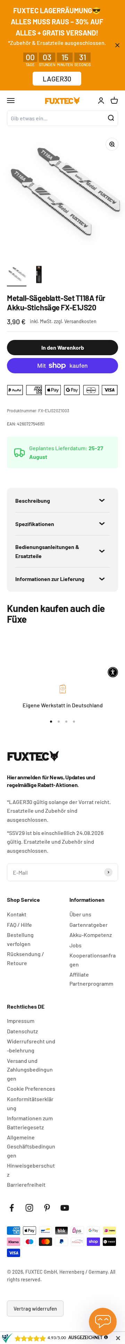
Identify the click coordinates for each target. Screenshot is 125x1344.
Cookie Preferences (31, 1088)
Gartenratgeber (88, 924)
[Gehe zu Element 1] (16, 275)
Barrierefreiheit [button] (26, 1184)
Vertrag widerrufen (35, 1308)
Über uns (80, 914)
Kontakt (16, 914)
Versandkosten (80, 321)
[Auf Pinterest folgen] (47, 1207)
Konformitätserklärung (30, 1103)
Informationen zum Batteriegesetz (30, 1122)
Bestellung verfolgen (20, 939)
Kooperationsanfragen (92, 960)
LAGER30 (57, 78)
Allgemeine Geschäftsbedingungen (31, 1146)
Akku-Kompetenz (90, 934)
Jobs (75, 945)
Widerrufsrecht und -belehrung (31, 1045)
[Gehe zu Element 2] (39, 275)
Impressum (20, 1020)
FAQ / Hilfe (19, 924)
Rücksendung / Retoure (25, 958)
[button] (113, 672)
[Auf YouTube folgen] (64, 1207)
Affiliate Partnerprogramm (91, 979)
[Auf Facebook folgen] (11, 1207)
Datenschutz (22, 1031)
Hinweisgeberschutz (31, 1170)
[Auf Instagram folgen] (29, 1207)
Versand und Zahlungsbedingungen (30, 1069)
